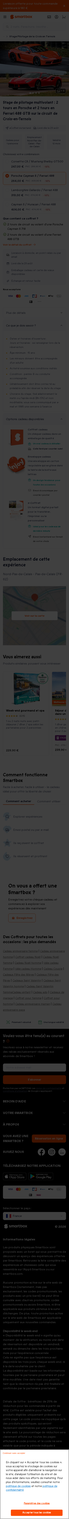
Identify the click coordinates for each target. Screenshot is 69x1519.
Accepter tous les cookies (36, 1512)
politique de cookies (18, 1486)
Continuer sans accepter (14, 1453)
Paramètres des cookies (37, 1503)
